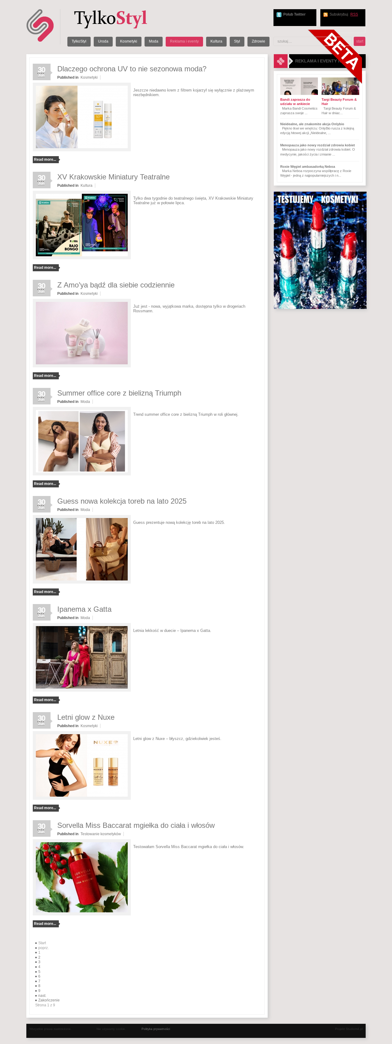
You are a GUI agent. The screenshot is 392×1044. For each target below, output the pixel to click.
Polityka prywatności (155, 1029)
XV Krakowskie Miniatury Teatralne (113, 177)
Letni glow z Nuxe (86, 717)
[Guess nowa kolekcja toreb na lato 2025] (82, 582)
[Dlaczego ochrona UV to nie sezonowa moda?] (82, 150)
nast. (42, 995)
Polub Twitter (294, 14)
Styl (237, 41)
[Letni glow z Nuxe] (82, 798)
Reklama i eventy (184, 41)
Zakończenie (49, 1000)
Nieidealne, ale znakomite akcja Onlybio (312, 124)
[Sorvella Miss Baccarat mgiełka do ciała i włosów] (82, 914)
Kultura (216, 41)
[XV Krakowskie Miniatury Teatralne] (82, 258)
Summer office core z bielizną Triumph (119, 393)
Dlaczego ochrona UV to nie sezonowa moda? (131, 69)
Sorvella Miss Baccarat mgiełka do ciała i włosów (136, 825)
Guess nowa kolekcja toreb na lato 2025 (122, 501)
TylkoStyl (79, 41)
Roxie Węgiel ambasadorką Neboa (307, 166)
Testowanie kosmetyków (101, 834)
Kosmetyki (128, 41)
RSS (354, 14)
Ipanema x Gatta (84, 609)
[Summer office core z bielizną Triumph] (82, 474)
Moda (153, 41)
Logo (118, 19)
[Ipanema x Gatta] (82, 690)
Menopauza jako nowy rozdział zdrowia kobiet (317, 145)
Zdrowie (258, 41)
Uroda (103, 41)
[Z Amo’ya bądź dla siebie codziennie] (82, 366)
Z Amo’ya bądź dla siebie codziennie (116, 285)
